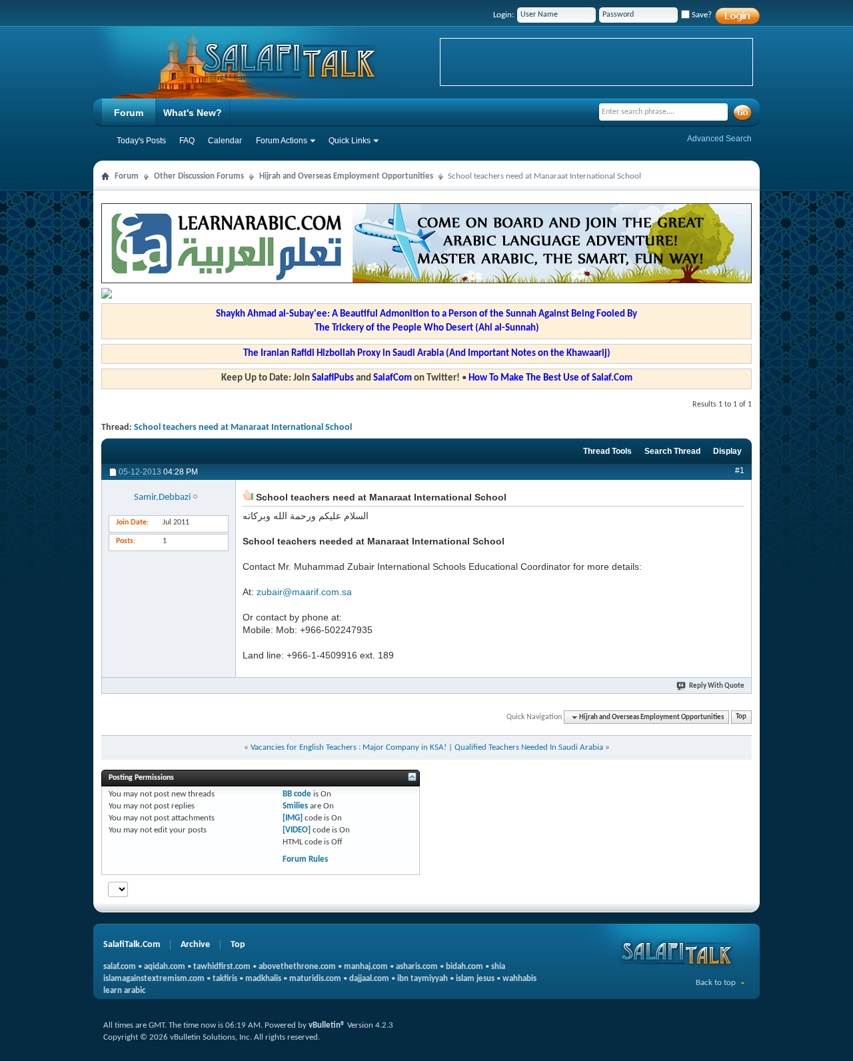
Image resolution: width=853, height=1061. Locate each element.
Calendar (225, 140)
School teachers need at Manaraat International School (243, 428)
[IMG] (293, 818)
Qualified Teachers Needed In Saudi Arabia (528, 747)
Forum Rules (305, 859)
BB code (297, 794)
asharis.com (417, 966)
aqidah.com (164, 966)
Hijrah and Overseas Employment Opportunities (346, 176)
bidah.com (464, 966)
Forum (128, 112)
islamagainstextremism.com (154, 978)
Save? (701, 15)
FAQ (187, 140)
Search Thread (672, 451)
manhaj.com (366, 966)
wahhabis (519, 978)
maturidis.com (315, 978)
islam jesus (475, 978)
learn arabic (124, 990)
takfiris (225, 978)
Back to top (716, 982)
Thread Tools (607, 451)
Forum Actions (281, 140)
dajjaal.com (369, 978)
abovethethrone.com (297, 966)
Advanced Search (719, 138)
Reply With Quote (716, 686)
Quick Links (350, 140)
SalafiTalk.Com (131, 945)
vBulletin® (327, 1025)
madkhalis (263, 978)
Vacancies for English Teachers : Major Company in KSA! (348, 747)
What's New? (192, 112)
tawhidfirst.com (222, 966)
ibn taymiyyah (422, 978)
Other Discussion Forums (199, 176)
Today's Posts (141, 140)
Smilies (295, 806)
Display (727, 451)
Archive (195, 945)
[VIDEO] (297, 830)
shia (498, 966)
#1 (739, 470)
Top (741, 717)
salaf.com (119, 966)
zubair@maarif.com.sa (304, 591)
